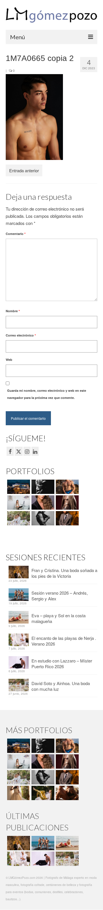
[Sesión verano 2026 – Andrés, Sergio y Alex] (42, 843)
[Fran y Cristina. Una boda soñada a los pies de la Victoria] (18, 843)
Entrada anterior (24, 170)
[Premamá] (42, 487)
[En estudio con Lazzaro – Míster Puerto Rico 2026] (42, 859)
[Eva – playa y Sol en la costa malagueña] (66, 843)
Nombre (13, 311)
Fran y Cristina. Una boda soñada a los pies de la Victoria (64, 573)
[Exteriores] (66, 518)
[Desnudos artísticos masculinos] (66, 502)
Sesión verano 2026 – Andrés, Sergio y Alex (59, 596)
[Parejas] (66, 793)
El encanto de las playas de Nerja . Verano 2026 (63, 641)
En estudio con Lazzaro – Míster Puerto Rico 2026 (61, 663)
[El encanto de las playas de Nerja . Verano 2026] (18, 859)
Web (9, 359)
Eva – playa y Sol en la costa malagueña (58, 618)
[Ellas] (42, 502)
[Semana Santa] (18, 487)
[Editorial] (42, 793)
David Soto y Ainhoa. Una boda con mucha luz (60, 686)
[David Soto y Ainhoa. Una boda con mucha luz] (66, 859)
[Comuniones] (18, 793)
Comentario (15, 234)
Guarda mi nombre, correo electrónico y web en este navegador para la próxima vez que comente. (46, 394)
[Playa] (66, 487)
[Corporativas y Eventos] (18, 502)
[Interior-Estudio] (42, 518)
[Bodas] (18, 518)
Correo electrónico (21, 335)
